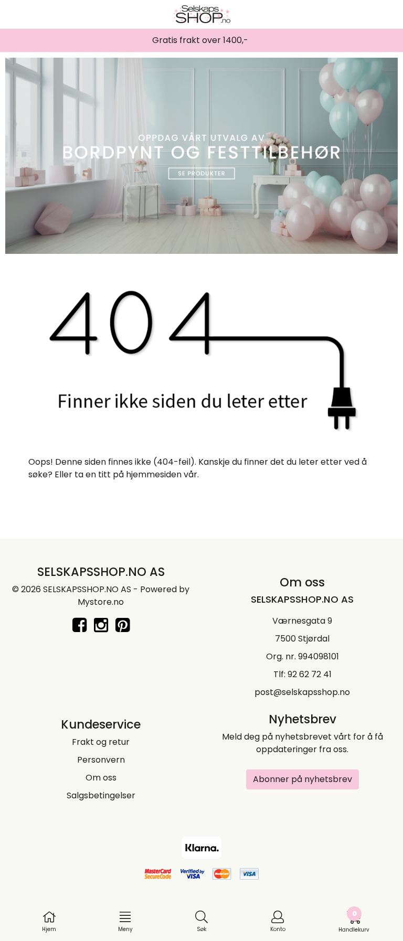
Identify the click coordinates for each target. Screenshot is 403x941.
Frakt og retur (101, 742)
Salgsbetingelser (101, 795)
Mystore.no (101, 602)
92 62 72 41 (310, 674)
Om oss (101, 778)
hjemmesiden (154, 474)
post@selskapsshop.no (302, 692)
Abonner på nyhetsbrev (302, 779)
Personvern (101, 760)
